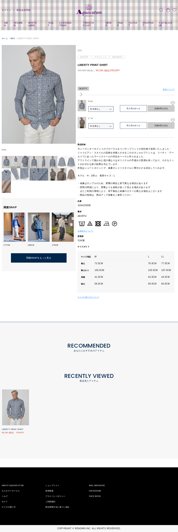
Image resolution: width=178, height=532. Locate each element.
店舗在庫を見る (161, 108)
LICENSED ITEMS (65, 24)
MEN (6, 24)
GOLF (51, 24)
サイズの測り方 (9, 507)
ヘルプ (5, 496)
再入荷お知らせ (133, 108)
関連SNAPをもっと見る (38, 257)
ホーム (5, 38)
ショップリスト (52, 485)
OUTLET (132, 24)
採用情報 (49, 491)
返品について (169, 89)
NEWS (109, 24)
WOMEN (18, 24)
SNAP (120, 24)
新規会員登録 (24, 10)
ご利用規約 (50, 502)
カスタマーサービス (11, 491)
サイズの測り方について (88, 297)
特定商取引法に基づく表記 (57, 507)
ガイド (5, 502)
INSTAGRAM (95, 491)
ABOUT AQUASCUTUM (12, 485)
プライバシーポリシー (55, 496)
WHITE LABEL (32, 24)
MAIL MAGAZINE (97, 485)
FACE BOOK (95, 496)
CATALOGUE (165, 24)
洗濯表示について (85, 231)
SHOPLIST (148, 24)
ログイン (6, 10)
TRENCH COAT (88, 24)
